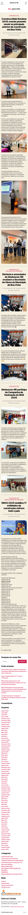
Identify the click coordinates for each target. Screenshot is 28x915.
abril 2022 (4, 804)
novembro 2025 (5, 722)
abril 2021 (4, 826)
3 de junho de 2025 (20, 514)
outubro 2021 (5, 814)
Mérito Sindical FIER (6, 866)
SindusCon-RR (14, 2)
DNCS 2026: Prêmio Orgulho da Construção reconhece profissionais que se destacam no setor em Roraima (14, 671)
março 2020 (4, 845)
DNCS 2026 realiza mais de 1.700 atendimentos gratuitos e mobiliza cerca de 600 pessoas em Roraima (13, 682)
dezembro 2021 (5, 810)
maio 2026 (4, 713)
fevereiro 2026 (5, 718)
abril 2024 (4, 759)
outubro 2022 (5, 793)
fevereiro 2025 (5, 740)
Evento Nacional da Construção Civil (11, 862)
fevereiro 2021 (5, 830)
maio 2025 (4, 734)
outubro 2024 (5, 748)
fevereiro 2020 (5, 847)
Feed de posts (5, 883)
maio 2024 (4, 757)
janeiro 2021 (4, 832)
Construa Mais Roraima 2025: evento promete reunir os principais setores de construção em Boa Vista (14, 24)
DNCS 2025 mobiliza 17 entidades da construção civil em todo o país (14, 506)
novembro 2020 (5, 835)
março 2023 (4, 785)
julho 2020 (4, 843)
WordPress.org (5, 887)
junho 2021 (4, 822)
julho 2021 (4, 820)
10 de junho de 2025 (20, 401)
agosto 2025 (4, 728)
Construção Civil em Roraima (14, 271)
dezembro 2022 (5, 789)
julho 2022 (4, 798)
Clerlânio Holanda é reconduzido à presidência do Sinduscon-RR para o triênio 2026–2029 (13, 697)
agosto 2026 (4, 711)
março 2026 (4, 716)
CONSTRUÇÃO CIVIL (14, 15)
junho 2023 (4, 779)
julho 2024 (4, 753)
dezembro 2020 (5, 833)
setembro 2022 (5, 794)
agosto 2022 (4, 796)
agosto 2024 (4, 752)
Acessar (3, 881)
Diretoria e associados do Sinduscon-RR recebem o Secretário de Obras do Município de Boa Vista (14, 279)
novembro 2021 (5, 812)
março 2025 (4, 738)
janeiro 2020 (5, 849)
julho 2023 (4, 777)
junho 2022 (4, 800)
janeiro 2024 (4, 765)
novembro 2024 (5, 746)
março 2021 (4, 828)
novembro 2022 (5, 791)
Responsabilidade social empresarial (11, 874)
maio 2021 (4, 824)
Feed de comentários (7, 885)
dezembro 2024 (5, 744)
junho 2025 (4, 732)
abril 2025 (4, 736)
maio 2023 (4, 781)
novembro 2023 (5, 769)
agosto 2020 (5, 841)
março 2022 (4, 806)
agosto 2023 (4, 775)
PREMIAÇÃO (4, 872)
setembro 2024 (5, 750)
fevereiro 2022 (5, 808)
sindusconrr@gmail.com (17, 906)
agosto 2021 (4, 818)
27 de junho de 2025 (20, 32)
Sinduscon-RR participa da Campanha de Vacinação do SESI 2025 (14, 393)
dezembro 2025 (5, 720)
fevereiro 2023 (5, 787)
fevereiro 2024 (5, 763)
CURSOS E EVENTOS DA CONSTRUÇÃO (14, 499)
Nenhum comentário (15, 35)
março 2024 (4, 761)
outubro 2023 (5, 771)
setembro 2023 (5, 773)
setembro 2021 (5, 816)
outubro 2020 (5, 837)
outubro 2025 (5, 724)
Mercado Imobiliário (7, 864)
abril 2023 (4, 783)
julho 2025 (4, 730)
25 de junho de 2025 (20, 288)
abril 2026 (4, 714)
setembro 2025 (5, 726)
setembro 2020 (5, 839)
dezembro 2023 (5, 767)
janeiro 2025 (4, 742)
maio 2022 (4, 802)
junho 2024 (4, 755)
